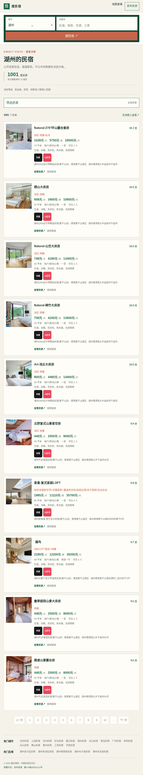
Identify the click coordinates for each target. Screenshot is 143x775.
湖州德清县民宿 (64, 751)
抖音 (38, 157)
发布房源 (132, 5)
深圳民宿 (128, 741)
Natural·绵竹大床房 (47, 305)
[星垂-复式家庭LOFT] (19, 491)
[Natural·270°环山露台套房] (19, 137)
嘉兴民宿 (70, 741)
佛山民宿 (35, 745)
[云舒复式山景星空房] (19, 432)
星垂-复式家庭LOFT (47, 482)
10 (105, 720)
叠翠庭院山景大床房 (47, 601)
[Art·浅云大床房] (19, 373)
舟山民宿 (93, 741)
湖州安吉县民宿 (100, 751)
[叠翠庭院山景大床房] (19, 610)
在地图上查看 (130, 115)
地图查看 (117, 4)
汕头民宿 (24, 745)
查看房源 (39, 171)
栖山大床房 (41, 187)
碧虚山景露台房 (44, 660)
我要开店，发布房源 (13, 767)
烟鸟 (38, 542)
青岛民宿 (105, 741)
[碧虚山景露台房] (19, 669)
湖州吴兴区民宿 (27, 751)
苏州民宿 (47, 741)
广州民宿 (116, 741)
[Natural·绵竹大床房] (19, 314)
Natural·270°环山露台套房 (51, 127)
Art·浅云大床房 (44, 364)
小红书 (47, 157)
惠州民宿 (47, 745)
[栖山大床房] (19, 196)
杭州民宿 (58, 741)
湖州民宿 (81, 741)
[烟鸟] (19, 550)
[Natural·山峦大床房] (19, 255)
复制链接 (51, 171)
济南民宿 (70, 745)
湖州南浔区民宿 (46, 751)
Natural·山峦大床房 (47, 246)
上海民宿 (35, 741)
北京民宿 (24, 741)
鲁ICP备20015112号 (33, 767)
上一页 (19, 720)
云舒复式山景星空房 (47, 423)
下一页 (123, 720)
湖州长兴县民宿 (82, 751)
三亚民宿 (58, 745)
